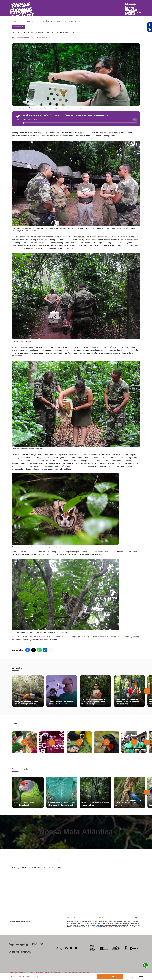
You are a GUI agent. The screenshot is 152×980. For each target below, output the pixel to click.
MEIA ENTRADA (36, 867)
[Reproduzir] (24, 119)
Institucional (18, 27)
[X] (33, 650)
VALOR (24, 867)
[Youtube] (76, 948)
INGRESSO (13, 867)
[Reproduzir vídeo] (24, 742)
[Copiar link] (51, 650)
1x (134, 119)
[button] (106, 856)
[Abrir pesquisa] (131, 976)
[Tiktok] (61, 948)
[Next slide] (147, 691)
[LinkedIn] (45, 650)
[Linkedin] (71, 948)
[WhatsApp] (39, 650)
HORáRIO (49, 867)
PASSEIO (60, 867)
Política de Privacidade (93, 927)
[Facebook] (27, 650)
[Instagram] (56, 948)
